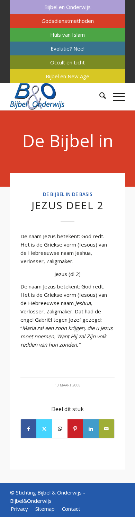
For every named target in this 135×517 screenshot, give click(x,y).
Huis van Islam (67, 34)
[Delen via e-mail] (106, 428)
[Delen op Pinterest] (75, 428)
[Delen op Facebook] (28, 428)
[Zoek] (99, 96)
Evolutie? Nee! (67, 48)
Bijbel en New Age (67, 76)
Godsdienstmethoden (68, 20)
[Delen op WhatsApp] (60, 428)
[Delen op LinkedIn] (91, 428)
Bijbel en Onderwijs (67, 6)
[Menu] (115, 96)
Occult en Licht (67, 62)
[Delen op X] (44, 428)
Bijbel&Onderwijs (31, 500)
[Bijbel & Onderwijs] (56, 96)
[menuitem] (67, 7)
